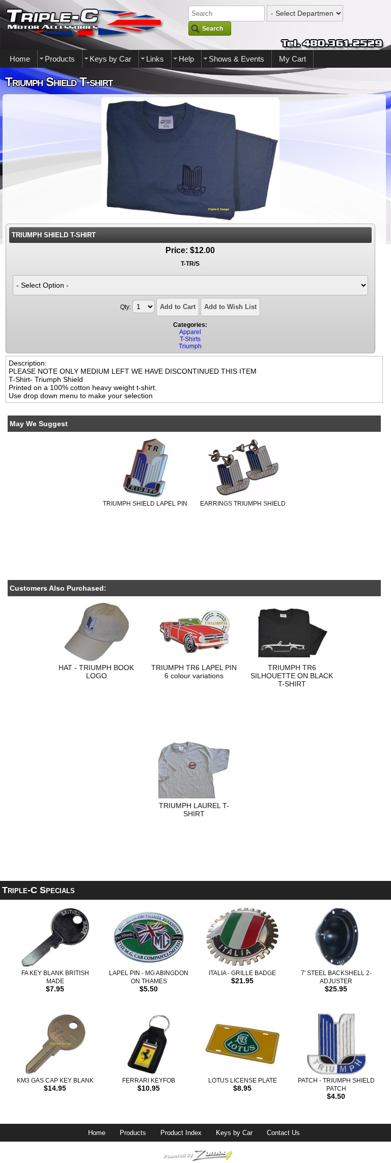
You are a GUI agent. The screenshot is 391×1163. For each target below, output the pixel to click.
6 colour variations (194, 676)
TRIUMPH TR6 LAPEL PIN (194, 667)
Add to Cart (178, 307)
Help (186, 58)
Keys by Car (110, 58)
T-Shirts (190, 339)
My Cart (292, 58)
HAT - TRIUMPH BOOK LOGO (96, 671)
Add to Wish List (230, 307)
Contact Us (283, 1133)
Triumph (190, 346)
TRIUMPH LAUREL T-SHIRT (194, 809)
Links (155, 58)
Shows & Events (236, 58)
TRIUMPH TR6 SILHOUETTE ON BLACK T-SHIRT (291, 675)
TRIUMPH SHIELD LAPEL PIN (145, 503)
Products (60, 58)
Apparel (190, 332)
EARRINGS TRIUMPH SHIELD (243, 503)
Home (20, 58)
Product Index (181, 1133)
